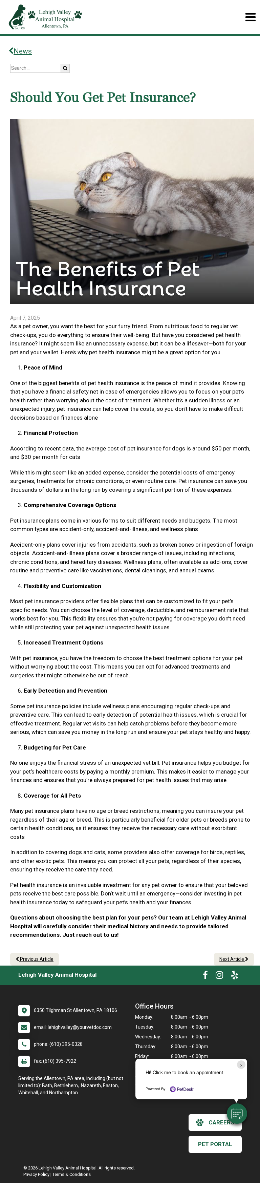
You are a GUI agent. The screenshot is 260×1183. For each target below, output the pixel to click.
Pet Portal (215, 1144)
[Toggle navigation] (250, 17)
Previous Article (36, 959)
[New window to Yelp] (235, 976)
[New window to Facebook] (205, 976)
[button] (237, 1113)
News (23, 51)
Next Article (232, 959)
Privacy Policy (36, 1174)
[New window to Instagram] (219, 976)
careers (221, 1122)
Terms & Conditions (71, 1174)
